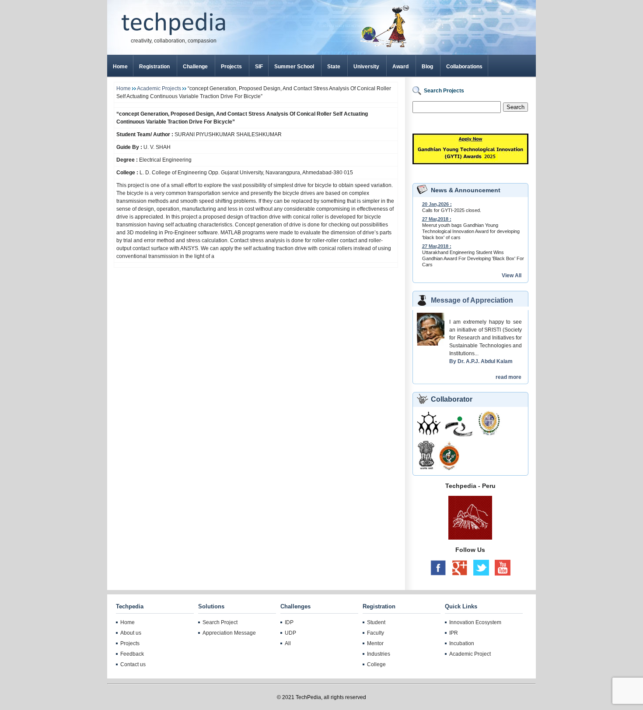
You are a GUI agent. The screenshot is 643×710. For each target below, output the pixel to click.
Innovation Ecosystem (475, 622)
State (333, 67)
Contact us (133, 664)
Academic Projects (159, 88)
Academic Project (470, 654)
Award (400, 67)
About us (130, 633)
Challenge (195, 67)
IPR (453, 633)
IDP (289, 622)
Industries (378, 654)
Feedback (132, 654)
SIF (259, 67)
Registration (154, 67)
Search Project (220, 622)
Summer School (294, 67)
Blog (427, 67)
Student (376, 622)
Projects (231, 67)
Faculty (375, 633)
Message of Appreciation (472, 300)
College (376, 664)
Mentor (375, 643)
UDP (290, 633)
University (366, 67)
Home (120, 67)
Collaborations (464, 67)
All (288, 643)
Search (515, 107)
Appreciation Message (229, 633)
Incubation (461, 643)
